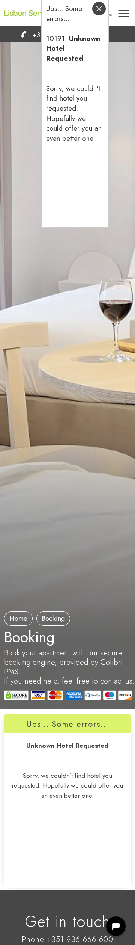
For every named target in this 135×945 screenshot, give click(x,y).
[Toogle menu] (123, 9)
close (99, 8)
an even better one (74, 133)
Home (18, 618)
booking (53, 618)
